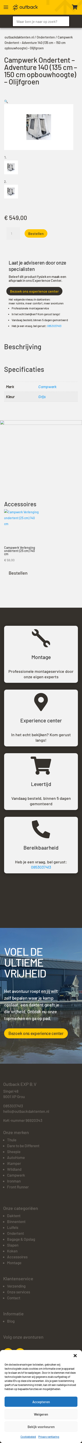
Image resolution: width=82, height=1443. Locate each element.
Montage (14, 1262)
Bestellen (36, 233)
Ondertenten (46, 37)
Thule (11, 1139)
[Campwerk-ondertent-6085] (41, 423)
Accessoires (17, 1256)
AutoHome (16, 1157)
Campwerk (47, 386)
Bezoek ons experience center (34, 291)
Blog (11, 1321)
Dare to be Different (23, 1145)
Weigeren (41, 1414)
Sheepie (13, 1151)
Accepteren (41, 1402)
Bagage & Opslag (21, 1239)
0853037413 (54, 326)
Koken (12, 1251)
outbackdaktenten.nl (19, 37)
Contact (13, 1297)
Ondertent (15, 1233)
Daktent (13, 1215)
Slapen (12, 1245)
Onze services (18, 1292)
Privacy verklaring (48, 1436)
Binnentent (16, 1221)
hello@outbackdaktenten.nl (26, 1111)
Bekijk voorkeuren (41, 1427)
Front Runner (18, 1187)
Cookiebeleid (28, 1436)
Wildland (14, 1169)
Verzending (16, 1286)
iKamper (14, 1163)
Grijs (42, 396)
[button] (75, 1355)
